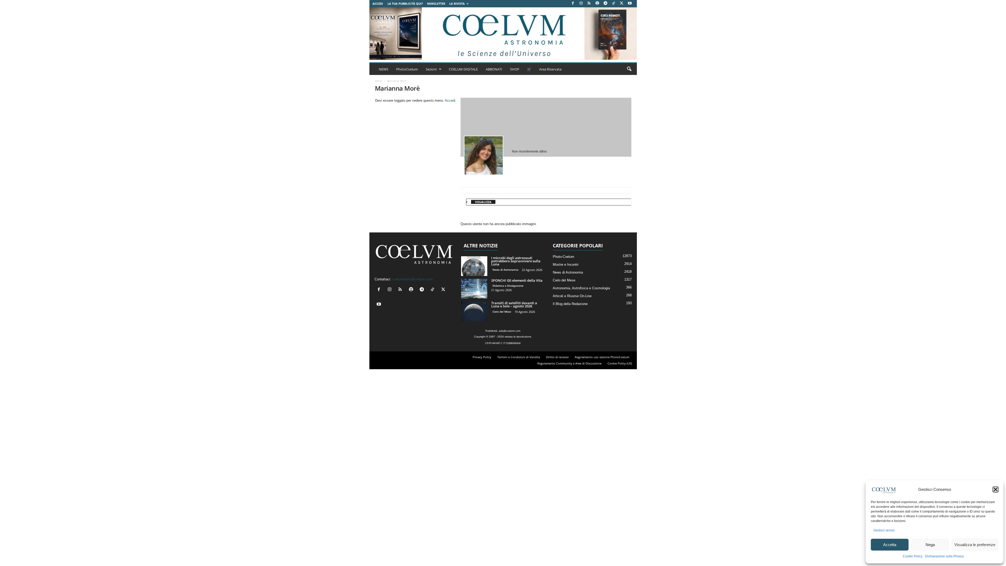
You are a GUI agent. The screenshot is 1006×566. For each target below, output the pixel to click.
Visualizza (483, 202)
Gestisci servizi (884, 530)
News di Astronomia (505, 269)
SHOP (514, 69)
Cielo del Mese (502, 311)
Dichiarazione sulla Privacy (944, 556)
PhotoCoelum (407, 69)
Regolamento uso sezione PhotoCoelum (602, 357)
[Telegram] (605, 3)
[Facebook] (573, 3)
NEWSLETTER (436, 4)
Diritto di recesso (557, 357)
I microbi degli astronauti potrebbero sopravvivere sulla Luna (515, 260)
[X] (622, 3)
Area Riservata (550, 69)
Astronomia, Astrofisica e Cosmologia (581, 288)
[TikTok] (613, 3)
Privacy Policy (482, 357)
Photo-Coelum (563, 257)
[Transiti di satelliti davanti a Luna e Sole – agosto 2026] (474, 311)
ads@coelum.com (509, 330)
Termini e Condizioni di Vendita (518, 357)
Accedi (378, 4)
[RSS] (589, 3)
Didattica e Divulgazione (508, 285)
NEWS (383, 69)
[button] (995, 489)
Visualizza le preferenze (974, 544)
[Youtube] (630, 3)
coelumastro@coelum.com (412, 279)
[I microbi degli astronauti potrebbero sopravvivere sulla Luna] (474, 266)
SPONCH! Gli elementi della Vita (517, 280)
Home (378, 81)
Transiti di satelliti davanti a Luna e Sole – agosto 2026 (514, 304)
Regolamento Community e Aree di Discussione (569, 363)
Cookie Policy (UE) (620, 363)
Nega (930, 544)
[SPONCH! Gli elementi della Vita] (474, 288)
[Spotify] (597, 3)
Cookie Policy (912, 556)
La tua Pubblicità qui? (405, 4)
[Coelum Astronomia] (503, 33)
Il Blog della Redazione (570, 304)
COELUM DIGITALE (463, 69)
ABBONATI (494, 69)
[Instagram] (581, 3)
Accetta (889, 544)
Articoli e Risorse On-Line (572, 296)
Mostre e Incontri (565, 264)
